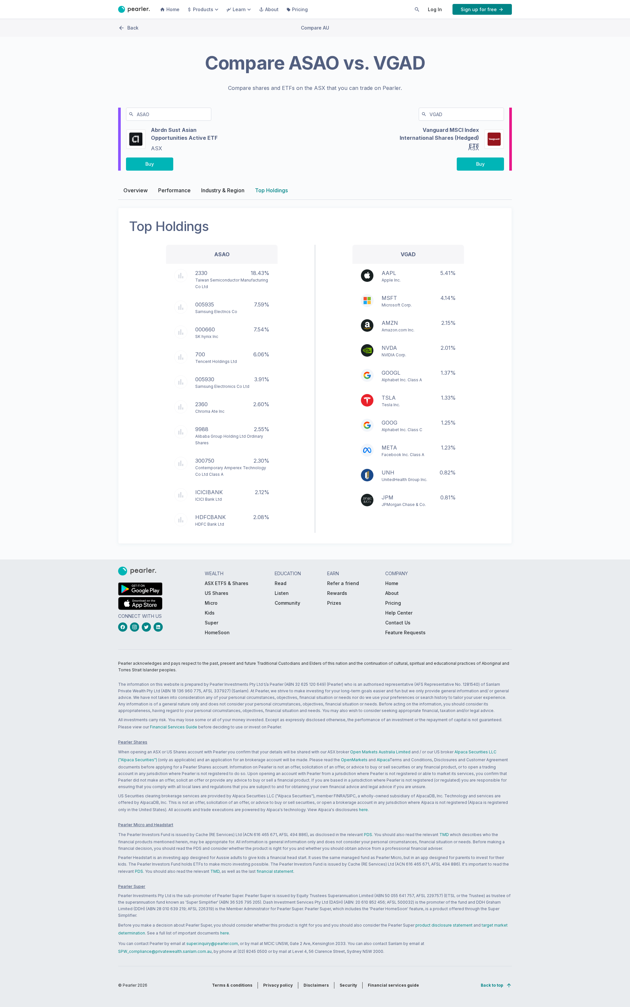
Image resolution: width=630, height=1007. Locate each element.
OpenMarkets (354, 759)
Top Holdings (271, 190)
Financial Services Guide (173, 726)
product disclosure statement (443, 925)
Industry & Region (222, 190)
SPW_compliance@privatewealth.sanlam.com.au (165, 951)
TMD (444, 834)
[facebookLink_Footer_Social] (124, 627)
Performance (174, 190)
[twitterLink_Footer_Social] (148, 627)
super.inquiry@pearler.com (212, 943)
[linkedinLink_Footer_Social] (159, 627)
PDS (368, 834)
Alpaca (383, 759)
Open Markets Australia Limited (380, 751)
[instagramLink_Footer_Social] (136, 627)
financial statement (275, 871)
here (363, 809)
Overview (135, 190)
